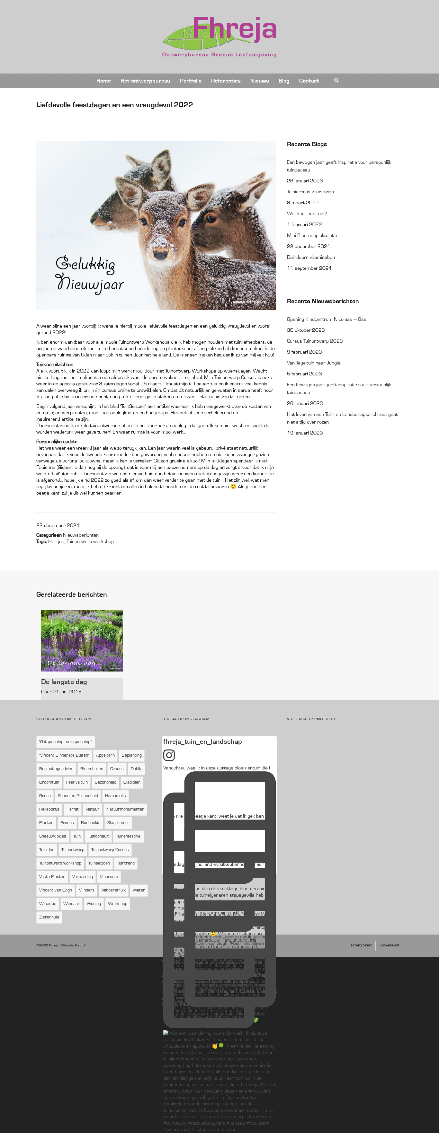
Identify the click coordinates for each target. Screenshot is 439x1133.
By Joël (80, 945)
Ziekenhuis (49, 917)
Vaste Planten (52, 877)
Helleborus (49, 810)
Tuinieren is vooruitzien (310, 192)
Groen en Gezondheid (78, 796)
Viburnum (109, 877)
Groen (45, 796)
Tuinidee (46, 850)
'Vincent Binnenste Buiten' (64, 756)
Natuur (92, 810)
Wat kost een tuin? (307, 214)
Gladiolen (131, 783)
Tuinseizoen (99, 863)
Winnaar (71, 904)
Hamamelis (115, 796)
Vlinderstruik (114, 890)
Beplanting (132, 756)
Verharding (82, 877)
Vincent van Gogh (55, 890)
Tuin (77, 837)
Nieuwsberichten (81, 535)
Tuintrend (126, 863)
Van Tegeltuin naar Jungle (313, 363)
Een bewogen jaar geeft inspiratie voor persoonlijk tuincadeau (339, 166)
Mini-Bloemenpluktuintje (312, 235)
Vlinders (86, 890)
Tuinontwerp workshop (90, 542)
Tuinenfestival (128, 837)
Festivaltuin (77, 783)
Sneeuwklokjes (52, 837)
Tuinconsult (98, 837)
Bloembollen (91, 769)
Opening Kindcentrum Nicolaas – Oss (326, 319)
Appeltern (105, 756)
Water (139, 890)
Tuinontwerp (72, 850)
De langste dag (64, 681)
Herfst (73, 810)
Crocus (117, 769)
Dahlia (136, 769)
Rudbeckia (90, 823)
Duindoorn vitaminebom (311, 257)
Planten (46, 823)
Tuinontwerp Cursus (110, 850)
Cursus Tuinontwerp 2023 (315, 341)
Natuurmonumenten (125, 810)
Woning (94, 904)
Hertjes (56, 542)
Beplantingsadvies (56, 769)
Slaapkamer (118, 823)
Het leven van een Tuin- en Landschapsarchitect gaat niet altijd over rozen (342, 418)
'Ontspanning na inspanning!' (65, 742)
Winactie (47, 904)
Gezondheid (105, 783)
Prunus (67, 823)
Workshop (117, 904)
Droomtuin (49, 783)
